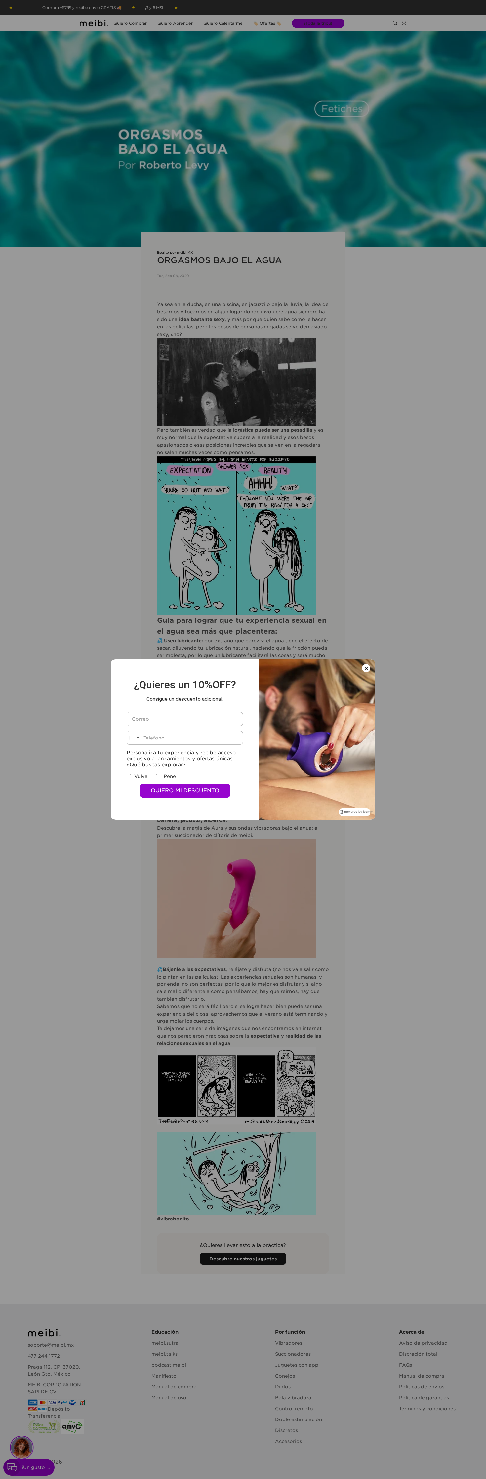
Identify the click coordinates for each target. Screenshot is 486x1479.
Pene (170, 776)
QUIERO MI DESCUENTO (185, 790)
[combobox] (134, 737)
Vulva (141, 776)
